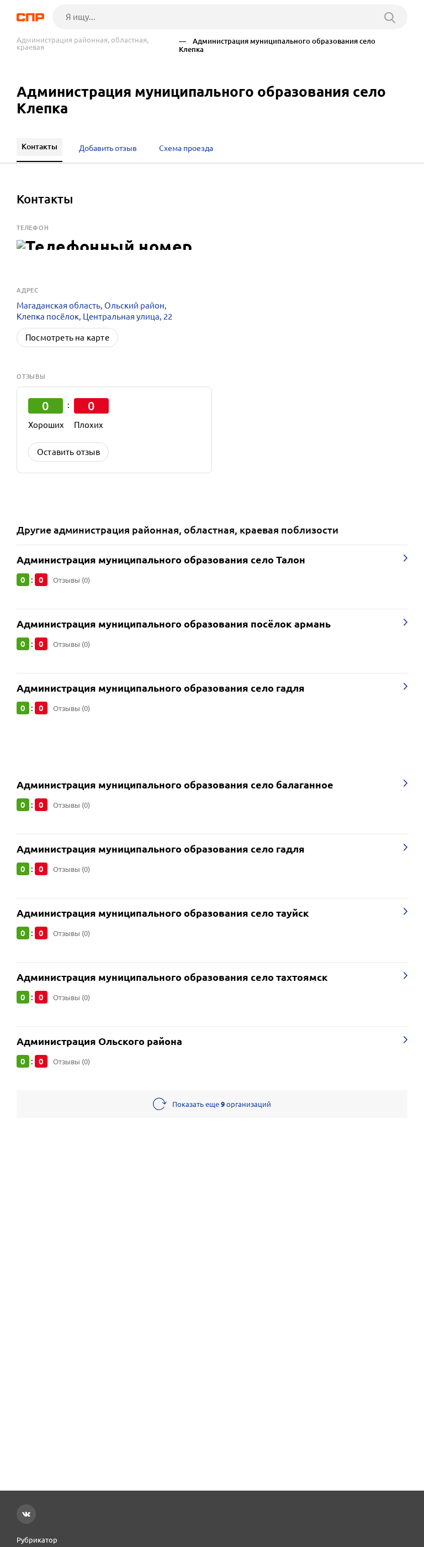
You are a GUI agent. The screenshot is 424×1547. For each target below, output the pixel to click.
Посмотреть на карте (67, 337)
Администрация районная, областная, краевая (83, 43)
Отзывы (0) (71, 580)
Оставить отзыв (68, 452)
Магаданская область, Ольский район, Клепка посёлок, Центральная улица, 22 (94, 311)
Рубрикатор (37, 1539)
